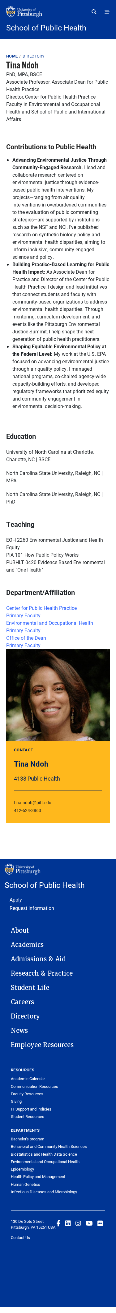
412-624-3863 (27, 810)
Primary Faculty (23, 615)
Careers (22, 1002)
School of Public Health (46, 27)
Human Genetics (25, 1184)
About (20, 930)
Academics (27, 945)
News (19, 1031)
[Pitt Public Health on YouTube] (89, 1223)
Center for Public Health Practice (41, 608)
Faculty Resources (27, 1094)
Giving (16, 1101)
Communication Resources (34, 1086)
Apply (16, 899)
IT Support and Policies (31, 1109)
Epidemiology (22, 1169)
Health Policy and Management (38, 1176)
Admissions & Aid (38, 959)
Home (12, 56)
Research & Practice (42, 973)
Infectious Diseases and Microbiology (44, 1192)
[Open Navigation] (107, 12)
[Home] (58, 15)
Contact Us (20, 1237)
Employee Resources (42, 1045)
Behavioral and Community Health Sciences (49, 1146)
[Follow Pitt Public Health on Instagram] (78, 1223)
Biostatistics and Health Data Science (44, 1154)
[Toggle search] (95, 12)
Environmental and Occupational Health (49, 622)
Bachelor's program (27, 1139)
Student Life (30, 988)
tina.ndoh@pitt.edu (32, 802)
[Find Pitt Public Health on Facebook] (59, 1223)
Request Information (32, 908)
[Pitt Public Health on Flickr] (100, 1223)
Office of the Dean (26, 637)
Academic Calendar (28, 1078)
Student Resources (27, 1116)
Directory (34, 56)
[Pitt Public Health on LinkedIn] (68, 1223)
